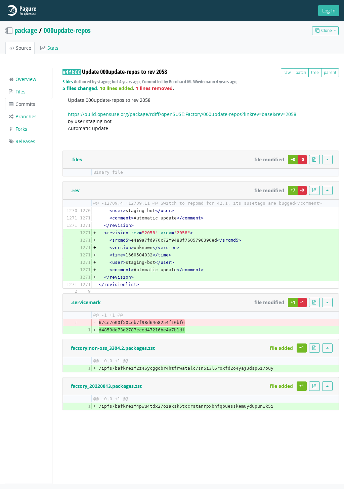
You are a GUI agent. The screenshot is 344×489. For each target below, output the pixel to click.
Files (20, 91)
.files (76, 159)
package (25, 30)
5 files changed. (80, 88)
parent (330, 72)
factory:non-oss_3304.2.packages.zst (113, 348)
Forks (20, 129)
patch (301, 72)
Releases (24, 141)
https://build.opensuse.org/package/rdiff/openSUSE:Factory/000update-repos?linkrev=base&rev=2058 (182, 114)
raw (287, 72)
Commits (24, 104)
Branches (25, 116)
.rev (75, 190)
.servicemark (86, 302)
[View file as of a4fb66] (314, 159)
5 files (67, 81)
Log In (329, 10)
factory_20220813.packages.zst (106, 386)
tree (315, 72)
